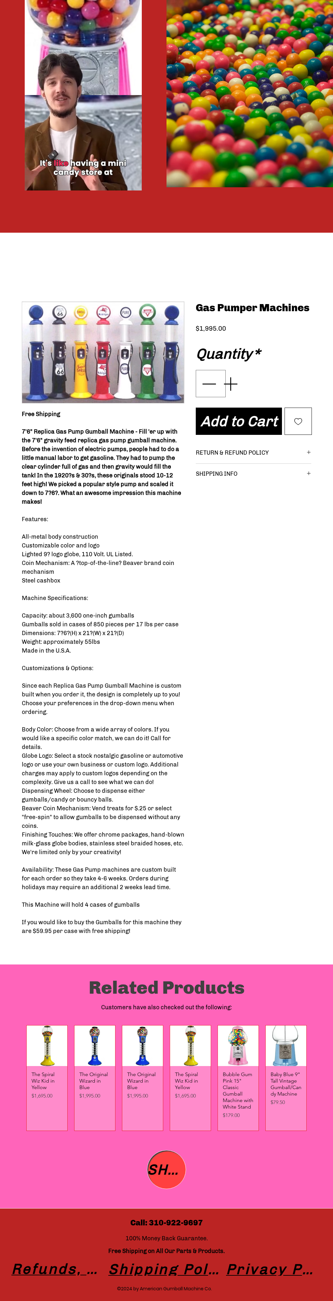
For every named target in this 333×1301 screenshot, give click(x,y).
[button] (133, 183)
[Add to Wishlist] (298, 421)
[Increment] (231, 383)
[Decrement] (208, 383)
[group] (166, 1078)
